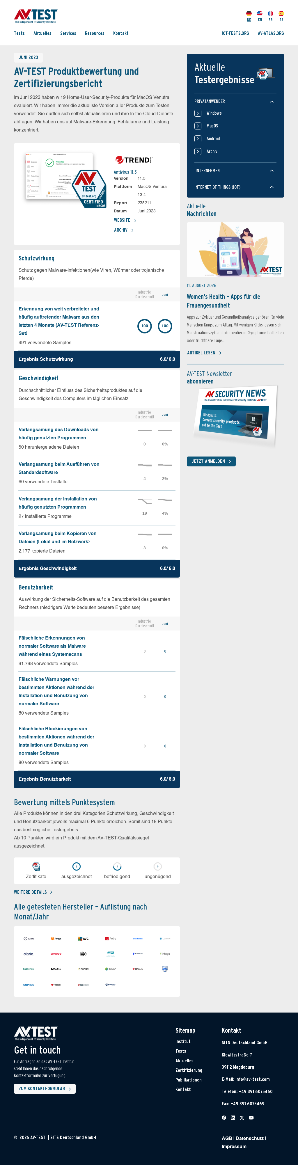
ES (281, 19)
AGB (227, 1138)
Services (68, 33)
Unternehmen (207, 170)
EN (260, 19)
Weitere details (30, 892)
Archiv (120, 230)
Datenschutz (250, 1138)
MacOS (212, 126)
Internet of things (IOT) (217, 187)
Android (213, 138)
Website (122, 220)
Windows (214, 113)
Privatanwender (209, 101)
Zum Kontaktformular (42, 1088)
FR (271, 19)
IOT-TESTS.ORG (235, 33)
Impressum (234, 1147)
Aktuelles (42, 33)
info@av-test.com (252, 1079)
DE (249, 19)
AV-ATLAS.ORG (271, 33)
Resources (94, 33)
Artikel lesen (201, 353)
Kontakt (121, 33)
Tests (19, 33)
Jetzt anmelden (208, 461)
